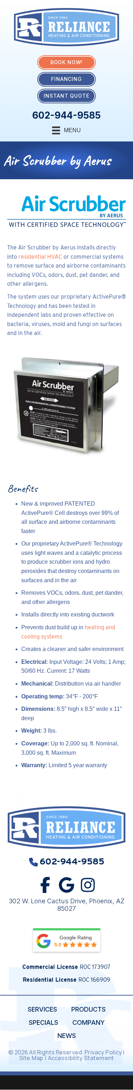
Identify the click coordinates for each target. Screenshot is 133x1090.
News (66, 1035)
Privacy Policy (103, 1052)
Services (42, 1009)
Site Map (31, 1058)
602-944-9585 (66, 115)
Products (88, 1009)
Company (88, 1022)
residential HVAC (40, 256)
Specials (43, 1022)
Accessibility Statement (81, 1058)
